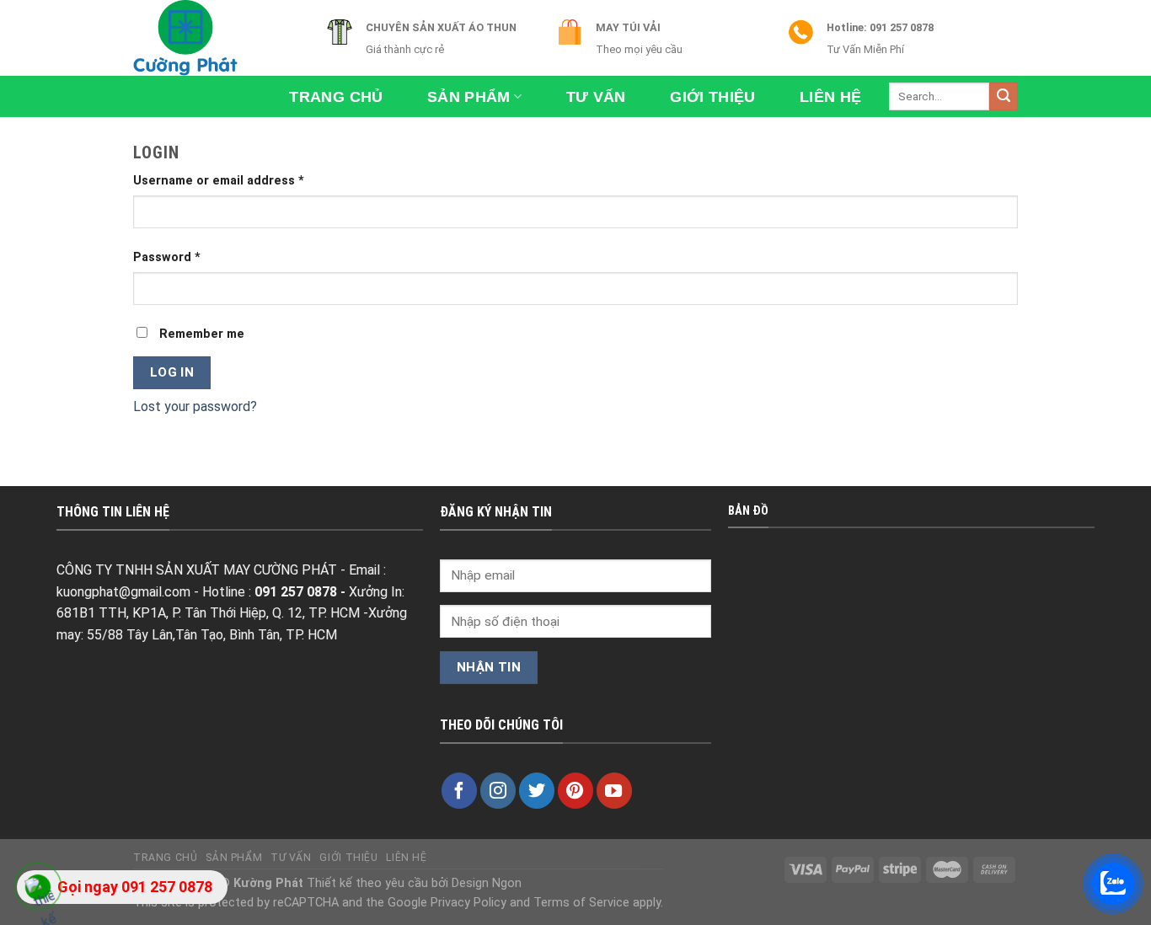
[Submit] (1003, 97)
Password (167, 257)
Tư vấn (596, 96)
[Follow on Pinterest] (575, 790)
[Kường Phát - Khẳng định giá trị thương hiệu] (217, 38)
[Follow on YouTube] (614, 790)
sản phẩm (469, 96)
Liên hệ (830, 96)
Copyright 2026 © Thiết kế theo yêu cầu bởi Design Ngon (327, 883)
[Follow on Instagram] (498, 790)
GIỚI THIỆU (713, 96)
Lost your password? (195, 406)
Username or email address (218, 181)
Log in (172, 372)
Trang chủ (336, 96)
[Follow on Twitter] (536, 790)
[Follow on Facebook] (459, 790)
